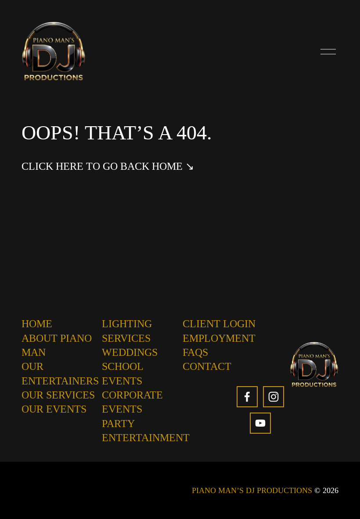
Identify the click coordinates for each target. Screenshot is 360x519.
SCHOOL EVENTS (122, 373)
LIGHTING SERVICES (127, 331)
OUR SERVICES (58, 395)
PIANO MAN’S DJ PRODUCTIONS (252, 490)
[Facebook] (247, 396)
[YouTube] (260, 423)
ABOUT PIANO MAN (57, 345)
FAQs (195, 352)
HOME (37, 323)
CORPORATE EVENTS (132, 402)
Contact (207, 366)
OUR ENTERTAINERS (60, 373)
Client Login (219, 323)
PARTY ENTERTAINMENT (146, 430)
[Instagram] (273, 396)
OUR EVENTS (54, 409)
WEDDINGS (130, 352)
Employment (219, 338)
